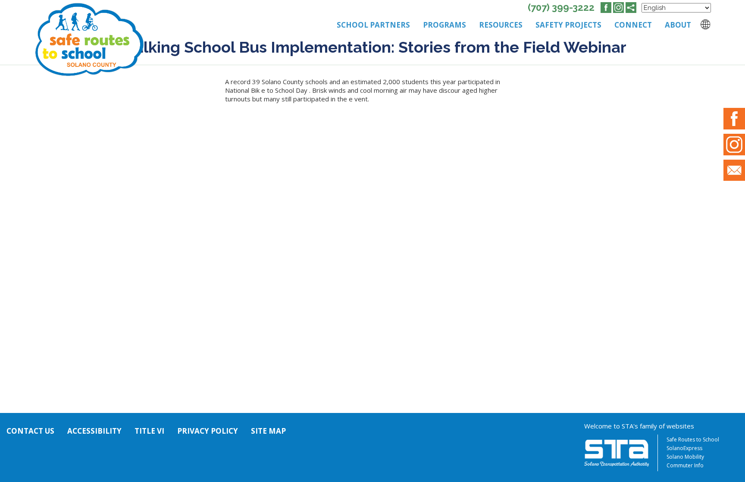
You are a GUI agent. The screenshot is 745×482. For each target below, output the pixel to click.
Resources (501, 25)
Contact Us (30, 431)
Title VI (149, 431)
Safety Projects (568, 25)
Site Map (268, 431)
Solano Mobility (685, 456)
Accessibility (94, 431)
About (678, 25)
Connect (633, 25)
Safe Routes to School (693, 439)
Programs (444, 25)
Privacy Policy (207, 431)
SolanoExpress (684, 448)
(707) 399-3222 (561, 7)
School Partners (373, 25)
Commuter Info (685, 465)
